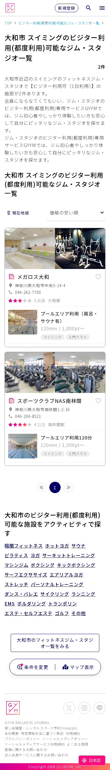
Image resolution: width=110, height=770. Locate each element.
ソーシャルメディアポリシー (65, 738)
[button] (98, 275)
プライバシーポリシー (22, 738)
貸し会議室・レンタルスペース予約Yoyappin (41, 727)
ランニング (83, 593)
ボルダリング (31, 603)
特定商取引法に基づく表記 (42, 733)
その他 (78, 613)
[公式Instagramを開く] (84, 708)
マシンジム (16, 564)
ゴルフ (62, 613)
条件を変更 (36, 667)
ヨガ (35, 555)
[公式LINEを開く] (99, 708)
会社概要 (12, 733)
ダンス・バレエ (21, 593)
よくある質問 (77, 744)
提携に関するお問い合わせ (26, 749)
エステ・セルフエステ (28, 613)
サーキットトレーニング (68, 555)
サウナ (78, 545)
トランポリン (62, 603)
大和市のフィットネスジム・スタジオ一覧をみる (55, 642)
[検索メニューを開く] (88, 8)
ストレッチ (16, 584)
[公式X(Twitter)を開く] (69, 708)
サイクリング (54, 593)
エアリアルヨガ (66, 574)
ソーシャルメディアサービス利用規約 (35, 744)
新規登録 (66, 8)
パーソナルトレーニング (57, 584)
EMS (10, 603)
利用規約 (73, 733)
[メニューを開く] (102, 8)
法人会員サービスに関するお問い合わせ (37, 754)
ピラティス (16, 555)
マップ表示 (82, 667)
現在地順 (20, 213)
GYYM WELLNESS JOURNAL (27, 722)
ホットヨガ (57, 545)
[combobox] (75, 212)
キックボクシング (76, 564)
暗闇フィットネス (24, 545)
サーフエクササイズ (26, 574)
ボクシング (43, 564)
